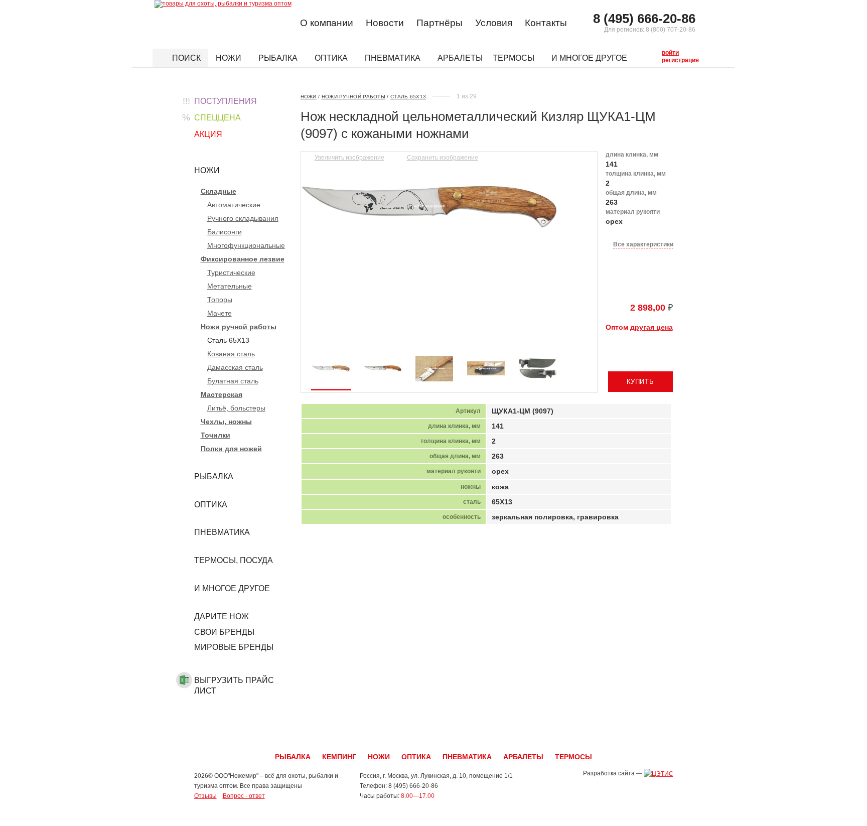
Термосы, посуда (233, 560)
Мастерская (221, 394)
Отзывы (205, 795)
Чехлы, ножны (226, 422)
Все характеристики (643, 244)
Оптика (332, 58)
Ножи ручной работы (238, 327)
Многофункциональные (246, 245)
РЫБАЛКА (293, 757)
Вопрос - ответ (244, 795)
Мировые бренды (233, 647)
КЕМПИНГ (339, 757)
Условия (493, 23)
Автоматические (233, 205)
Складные (218, 191)
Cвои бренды (224, 632)
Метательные (229, 286)
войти (664, 52)
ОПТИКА (416, 757)
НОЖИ (379, 757)
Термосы (514, 58)
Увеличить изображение (349, 157)
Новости (385, 23)
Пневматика (393, 58)
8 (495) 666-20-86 (644, 18)
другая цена (651, 327)
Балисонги (224, 232)
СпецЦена (217, 117)
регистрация (664, 59)
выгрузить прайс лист (234, 685)
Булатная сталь (232, 381)
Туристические (231, 272)
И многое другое (590, 58)
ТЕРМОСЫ (573, 757)
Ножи (229, 58)
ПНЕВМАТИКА (467, 757)
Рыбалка (279, 58)
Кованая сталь (231, 354)
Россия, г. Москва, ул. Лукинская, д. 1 (411, 775)
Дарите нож (221, 616)
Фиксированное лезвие (242, 259)
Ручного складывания (242, 218)
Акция (208, 134)
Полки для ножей (231, 449)
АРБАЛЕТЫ (523, 757)
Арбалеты (460, 58)
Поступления (225, 101)
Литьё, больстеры (236, 408)
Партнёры (439, 23)
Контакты (546, 23)
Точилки (215, 435)
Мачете (219, 313)
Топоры (219, 300)
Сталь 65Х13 (408, 96)
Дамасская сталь (235, 367)
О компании (326, 23)
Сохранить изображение (442, 157)
